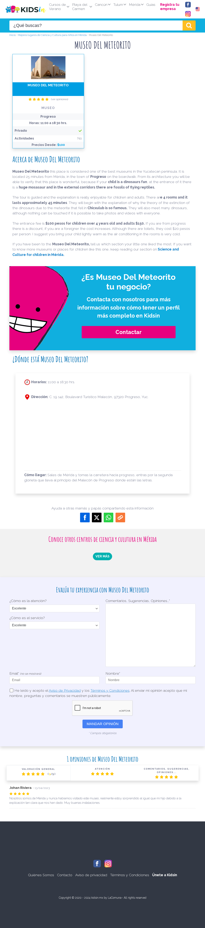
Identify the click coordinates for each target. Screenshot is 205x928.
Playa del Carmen (79, 6)
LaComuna (114, 897)
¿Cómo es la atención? (28, 601)
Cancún (101, 4)
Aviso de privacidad (91, 875)
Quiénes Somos (41, 875)
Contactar (129, 332)
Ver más (102, 556)
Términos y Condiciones (110, 690)
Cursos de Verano (57, 6)
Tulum (118, 4)
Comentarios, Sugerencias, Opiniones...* (138, 601)
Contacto (64, 875)
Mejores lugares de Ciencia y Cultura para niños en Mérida (52, 35)
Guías (150, 4)
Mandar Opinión (103, 724)
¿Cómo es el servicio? (27, 618)
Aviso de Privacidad (65, 690)
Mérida (134, 4)
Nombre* (113, 673)
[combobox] (96, 25)
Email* (25, 673)
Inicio (12, 35)
